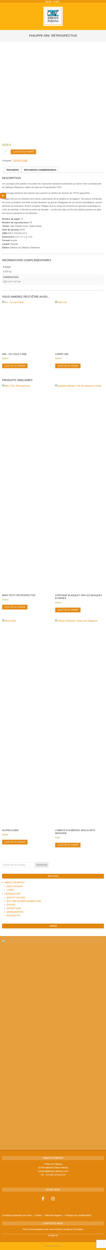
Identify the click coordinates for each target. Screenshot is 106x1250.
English (56, 1)
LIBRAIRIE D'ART (12, 893)
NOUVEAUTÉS (13, 915)
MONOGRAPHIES (14, 912)
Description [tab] (13, 170)
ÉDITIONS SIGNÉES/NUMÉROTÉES (23, 901)
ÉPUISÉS (10, 904)
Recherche (42, 865)
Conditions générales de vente (17, 1215)
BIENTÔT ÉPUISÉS (15, 897)
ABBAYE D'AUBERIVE (14, 882)
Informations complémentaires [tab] (40, 170)
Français (48, 1)
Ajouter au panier (23, 151)
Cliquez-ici (53, 1236)
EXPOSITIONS (20, 160)
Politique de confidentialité (78, 1215)
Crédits (38, 1215)
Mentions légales (53, 1215)
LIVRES (10, 890)
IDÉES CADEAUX (14, 886)
